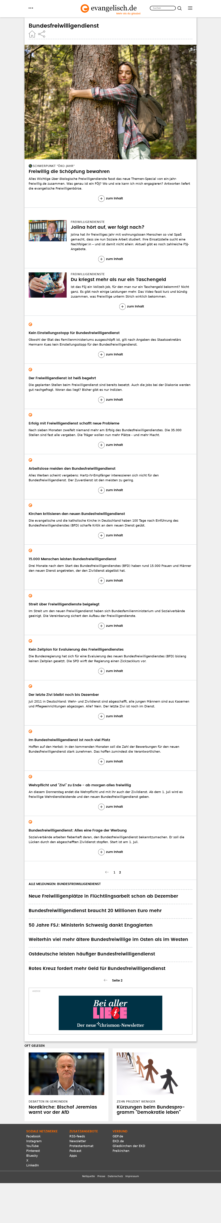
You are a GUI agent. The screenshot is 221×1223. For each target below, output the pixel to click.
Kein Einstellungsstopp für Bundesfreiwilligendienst (74, 333)
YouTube (32, 1146)
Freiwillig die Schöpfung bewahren (69, 171)
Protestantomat (81, 1146)
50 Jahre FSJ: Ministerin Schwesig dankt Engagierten (91, 925)
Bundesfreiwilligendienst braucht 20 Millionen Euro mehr (95, 910)
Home (32, 34)
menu (31, 8)
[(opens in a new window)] (110, 1013)
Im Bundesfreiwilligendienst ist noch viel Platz (69, 740)
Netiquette (88, 1176)
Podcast (75, 1151)
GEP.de (118, 1136)
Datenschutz (115, 1176)
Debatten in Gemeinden (48, 1101)
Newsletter (77, 1141)
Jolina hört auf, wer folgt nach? (108, 227)
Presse (101, 1176)
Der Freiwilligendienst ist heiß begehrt (62, 378)
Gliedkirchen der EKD (129, 1146)
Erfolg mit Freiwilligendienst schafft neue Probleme (74, 423)
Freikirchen (121, 1151)
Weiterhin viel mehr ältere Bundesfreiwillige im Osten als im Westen (108, 939)
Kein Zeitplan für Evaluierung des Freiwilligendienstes (76, 649)
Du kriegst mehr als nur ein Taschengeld (118, 279)
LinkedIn (32, 1165)
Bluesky (32, 1155)
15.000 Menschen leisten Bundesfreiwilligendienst (72, 559)
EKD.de (118, 1141)
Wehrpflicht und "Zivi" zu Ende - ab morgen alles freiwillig (80, 785)
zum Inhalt (114, 198)
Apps (73, 1155)
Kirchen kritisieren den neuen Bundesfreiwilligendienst (77, 514)
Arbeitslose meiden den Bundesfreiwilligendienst (72, 468)
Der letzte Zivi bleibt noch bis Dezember (64, 695)
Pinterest (33, 1151)
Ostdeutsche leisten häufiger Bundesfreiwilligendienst (92, 954)
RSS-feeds (77, 1136)
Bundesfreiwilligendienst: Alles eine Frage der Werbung (78, 830)
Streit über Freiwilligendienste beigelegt (64, 604)
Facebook (33, 1136)
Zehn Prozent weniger (136, 1101)
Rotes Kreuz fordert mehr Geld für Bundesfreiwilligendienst (97, 968)
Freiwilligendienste (88, 222)
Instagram (34, 1141)
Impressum (132, 1176)
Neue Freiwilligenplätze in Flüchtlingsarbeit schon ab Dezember (103, 896)
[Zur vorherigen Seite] (107, 872)
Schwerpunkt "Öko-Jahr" (54, 166)
